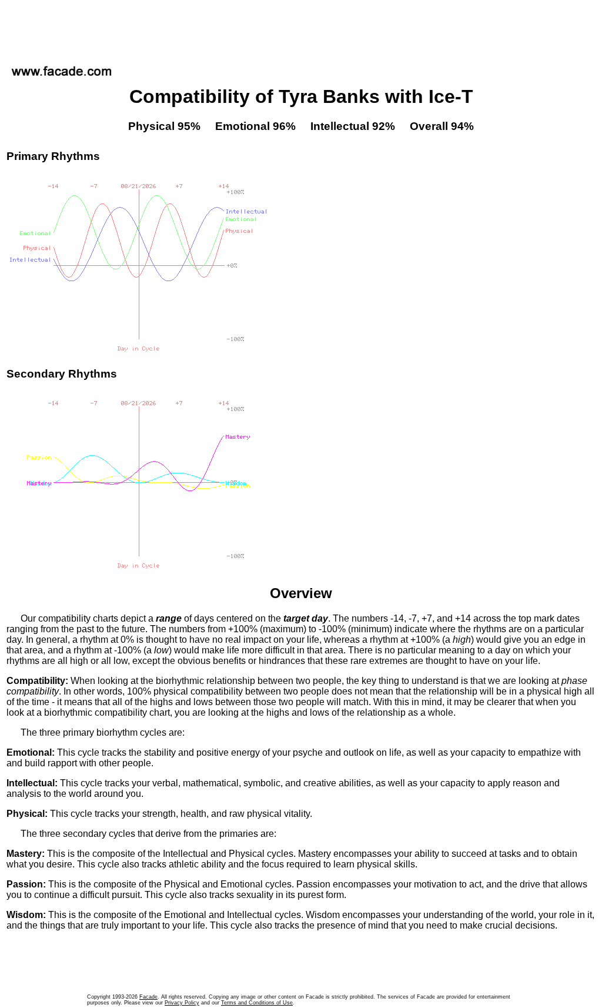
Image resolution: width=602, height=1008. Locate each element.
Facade (148, 997)
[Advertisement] (301, 28)
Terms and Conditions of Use (257, 1003)
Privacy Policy (182, 1003)
